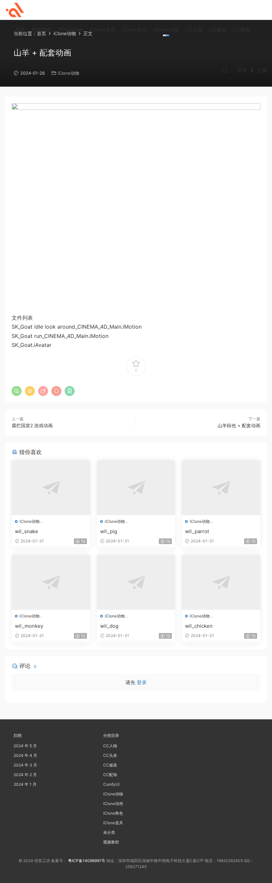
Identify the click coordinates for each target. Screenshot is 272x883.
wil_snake (26, 531)
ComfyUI (111, 784)
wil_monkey (29, 626)
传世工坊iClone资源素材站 (15, 10)
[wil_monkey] (51, 582)
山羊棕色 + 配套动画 (239, 425)
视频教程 (41, 30)
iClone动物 (166, 30)
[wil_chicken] (221, 582)
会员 (44, 50)
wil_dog (109, 626)
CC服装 (218, 30)
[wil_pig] (136, 487)
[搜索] (225, 70)
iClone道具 (102, 30)
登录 (142, 682)
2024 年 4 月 (25, 755)
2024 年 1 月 (25, 784)
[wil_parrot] (221, 487)
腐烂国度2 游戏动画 (32, 425)
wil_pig (108, 531)
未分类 (109, 832)
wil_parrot (197, 531)
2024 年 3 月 (25, 765)
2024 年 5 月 (25, 745)
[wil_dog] (136, 582)
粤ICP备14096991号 (86, 860)
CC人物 (194, 30)
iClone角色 (134, 30)
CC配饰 (241, 30)
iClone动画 (70, 30)
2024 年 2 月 (25, 774)
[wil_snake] (51, 487)
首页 (20, 30)
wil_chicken (199, 626)
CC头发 (23, 50)
